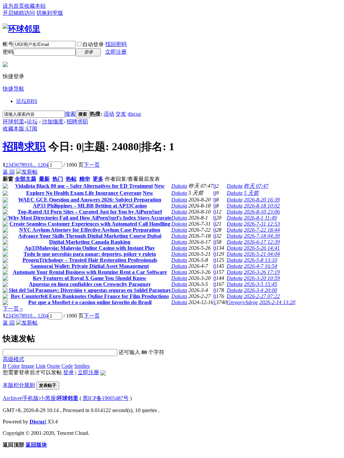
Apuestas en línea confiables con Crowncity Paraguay (90, 284)
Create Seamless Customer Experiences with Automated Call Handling (89, 224)
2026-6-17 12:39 (262, 242)
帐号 (8, 44)
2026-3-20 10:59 (262, 278)
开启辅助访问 (19, 13)
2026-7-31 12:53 (262, 224)
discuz (134, 114)
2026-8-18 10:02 (262, 206)
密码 (8, 52)
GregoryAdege (242, 302)
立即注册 (116, 52)
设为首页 (13, 6)
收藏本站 (35, 6)
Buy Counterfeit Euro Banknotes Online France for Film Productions (90, 296)
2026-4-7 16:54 (260, 266)
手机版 (31, 398)
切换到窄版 (49, 13)
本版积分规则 (19, 385)
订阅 (32, 128)
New (159, 186)
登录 (68, 372)
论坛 (26, 101)
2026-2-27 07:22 (262, 296)
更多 (98, 179)
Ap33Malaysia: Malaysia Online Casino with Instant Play (90, 248)
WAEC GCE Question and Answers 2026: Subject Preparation (89, 200)
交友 (121, 114)
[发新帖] (27, 172)
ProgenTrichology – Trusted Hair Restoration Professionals (90, 260)
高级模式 (13, 359)
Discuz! (38, 421)
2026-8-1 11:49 (260, 218)
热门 (57, 179)
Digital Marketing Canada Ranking (89, 242)
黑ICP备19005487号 (106, 398)
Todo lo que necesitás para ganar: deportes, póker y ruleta (90, 254)
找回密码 (116, 44)
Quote (53, 366)
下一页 (92, 165)
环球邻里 (13, 121)
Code (67, 366)
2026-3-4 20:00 (260, 290)
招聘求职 (77, 121)
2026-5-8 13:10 (260, 260)
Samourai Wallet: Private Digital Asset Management (90, 266)
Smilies (82, 366)
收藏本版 (14, 128)
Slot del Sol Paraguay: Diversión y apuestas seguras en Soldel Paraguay (90, 290)
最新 (44, 179)
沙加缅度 (52, 121)
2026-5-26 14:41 (262, 248)
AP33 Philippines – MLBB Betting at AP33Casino (90, 206)
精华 (84, 179)
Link (41, 366)
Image (27, 366)
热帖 (71, 179)
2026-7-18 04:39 (262, 236)
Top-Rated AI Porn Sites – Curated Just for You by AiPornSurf (89, 212)
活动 (108, 114)
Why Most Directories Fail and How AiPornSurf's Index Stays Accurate (89, 218)
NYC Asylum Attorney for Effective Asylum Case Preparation (89, 230)
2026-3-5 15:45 (260, 284)
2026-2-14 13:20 (277, 302)
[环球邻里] (21, 28)
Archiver (12, 398)
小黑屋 (48, 398)
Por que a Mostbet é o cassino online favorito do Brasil (90, 302)
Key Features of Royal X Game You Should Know (89, 278)
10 (29, 165)
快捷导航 (13, 89)
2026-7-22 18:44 (262, 230)
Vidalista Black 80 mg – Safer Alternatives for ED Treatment (84, 186)
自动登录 (93, 44)
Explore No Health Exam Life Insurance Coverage (83, 193)
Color (14, 366)
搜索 (70, 114)
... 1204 (40, 165)
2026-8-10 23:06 (262, 212)
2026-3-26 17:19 (262, 272)
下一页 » (13, 308)
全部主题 (25, 179)
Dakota (179, 186)
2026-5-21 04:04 (262, 254)
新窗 (8, 179)
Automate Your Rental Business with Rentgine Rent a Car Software (90, 272)
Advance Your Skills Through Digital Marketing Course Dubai (89, 236)
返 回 (9, 172)
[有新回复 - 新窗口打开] (5, 187)
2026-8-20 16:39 (262, 200)
